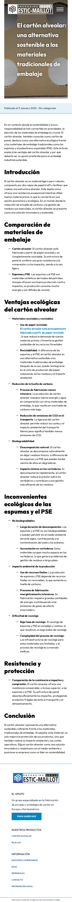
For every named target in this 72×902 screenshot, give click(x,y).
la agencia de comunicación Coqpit (45, 899)
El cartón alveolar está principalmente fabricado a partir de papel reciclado (43, 330)
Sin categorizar (47, 108)
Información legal (22, 886)
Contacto (17, 880)
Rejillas (16, 842)
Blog (14, 866)
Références (18, 873)
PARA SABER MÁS (26, 816)
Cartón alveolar (21, 836)
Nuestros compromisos (25, 860)
